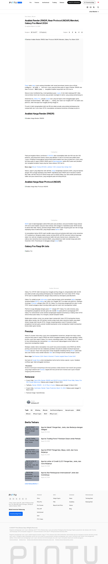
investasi (27, 350)
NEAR (26, 224)
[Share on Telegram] (79, 32)
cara (49, 341)
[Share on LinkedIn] (76, 32)
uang (33, 85)
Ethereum (34, 303)
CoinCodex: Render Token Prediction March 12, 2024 (50, 388)
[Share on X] (69, 32)
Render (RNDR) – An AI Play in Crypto (43, 385)
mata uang (44, 299)
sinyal (56, 241)
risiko (50, 352)
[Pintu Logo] (15, 2)
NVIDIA (51, 155)
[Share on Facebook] (72, 32)
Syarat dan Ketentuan (14, 539)
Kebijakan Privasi (22, 539)
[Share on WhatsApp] (82, 32)
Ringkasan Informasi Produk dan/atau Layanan (64, 539)
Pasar (26, 85)
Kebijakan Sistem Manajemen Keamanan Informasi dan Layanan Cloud (40, 539)
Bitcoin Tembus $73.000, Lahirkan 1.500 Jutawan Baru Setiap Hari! (51, 167)
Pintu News (28, 16)
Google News (36, 360)
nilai (58, 311)
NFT (50, 309)
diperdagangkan (57, 161)
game (73, 299)
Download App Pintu (15, 513)
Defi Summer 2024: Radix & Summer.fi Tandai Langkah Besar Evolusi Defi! (54, 356)
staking (41, 301)
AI (47, 155)
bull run (58, 229)
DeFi (36, 301)
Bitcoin (73, 350)
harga (53, 171)
